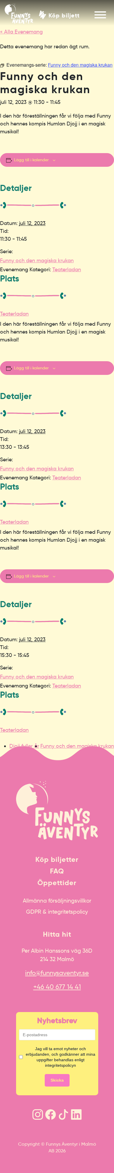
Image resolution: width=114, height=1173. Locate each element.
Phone (6, 749)
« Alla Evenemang (21, 32)
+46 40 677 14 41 (57, 987)
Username (9, 749)
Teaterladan (66, 269)
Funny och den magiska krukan (37, 260)
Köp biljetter (57, 859)
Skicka (57, 1080)
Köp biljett (64, 15)
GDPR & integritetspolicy (57, 911)
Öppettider (57, 882)
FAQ (57, 871)
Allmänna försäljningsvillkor (57, 900)
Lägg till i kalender (31, 159)
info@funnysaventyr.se (57, 973)
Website (7, 749)
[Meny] (100, 15)
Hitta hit (57, 934)
